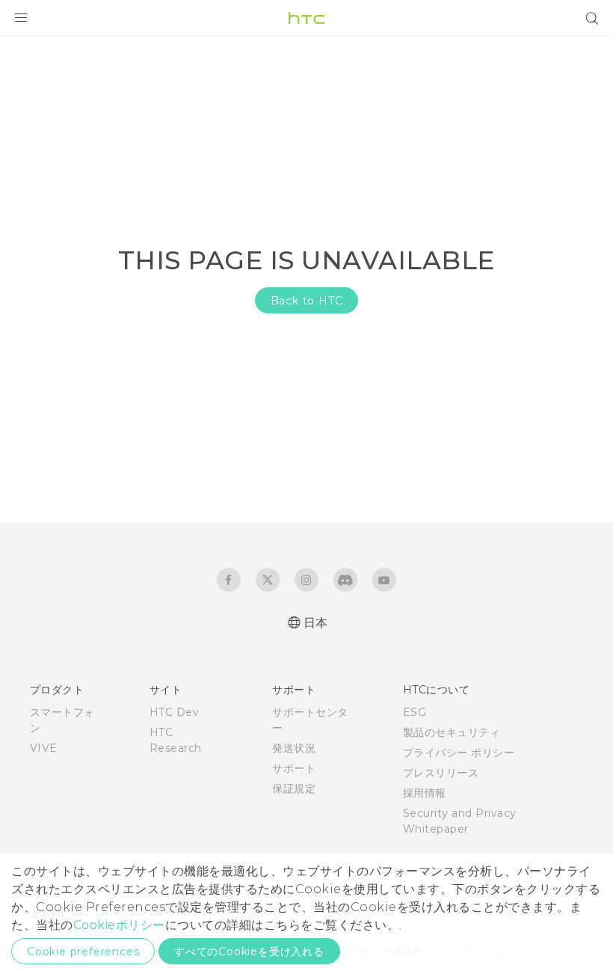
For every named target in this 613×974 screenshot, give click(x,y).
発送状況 (293, 748)
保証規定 (293, 788)
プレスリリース (441, 772)
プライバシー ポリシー (459, 752)
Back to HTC (307, 300)
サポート (293, 768)
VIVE (44, 748)
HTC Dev (175, 712)
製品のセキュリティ (452, 732)
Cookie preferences (83, 951)
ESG (415, 712)
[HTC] (306, 18)
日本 (316, 623)
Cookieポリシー (119, 925)
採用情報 (424, 793)
